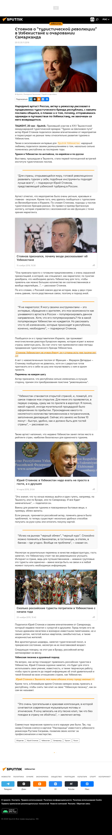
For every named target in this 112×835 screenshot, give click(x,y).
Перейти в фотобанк (49, 94)
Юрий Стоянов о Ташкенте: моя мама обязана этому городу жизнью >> (55, 679)
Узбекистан (45, 740)
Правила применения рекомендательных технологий (25, 803)
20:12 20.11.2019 (22, 42)
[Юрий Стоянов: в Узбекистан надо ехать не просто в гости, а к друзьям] (56, 459)
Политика (18, 776)
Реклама (71, 803)
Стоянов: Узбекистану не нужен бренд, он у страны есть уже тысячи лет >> (55, 354)
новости (6, 776)
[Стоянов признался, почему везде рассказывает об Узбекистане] (56, 235)
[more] (94, 265)
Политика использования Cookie (87, 800)
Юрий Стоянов (32, 740)
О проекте (6, 800)
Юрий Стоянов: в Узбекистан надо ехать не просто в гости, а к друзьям (53, 481)
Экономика (42, 776)
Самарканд (57, 740)
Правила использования (31, 800)
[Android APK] (9, 811)
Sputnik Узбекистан (69, 143)
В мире (29, 776)
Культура (82, 776)
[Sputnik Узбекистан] (13, 21)
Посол (75, 740)
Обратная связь (83, 803)
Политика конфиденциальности (58, 800)
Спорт (93, 776)
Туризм (67, 740)
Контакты (16, 800)
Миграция (69, 776)
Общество (20, 740)
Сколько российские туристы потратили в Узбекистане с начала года (56, 609)
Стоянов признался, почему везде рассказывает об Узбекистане (52, 258)
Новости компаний (58, 803)
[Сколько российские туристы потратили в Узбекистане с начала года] (56, 587)
